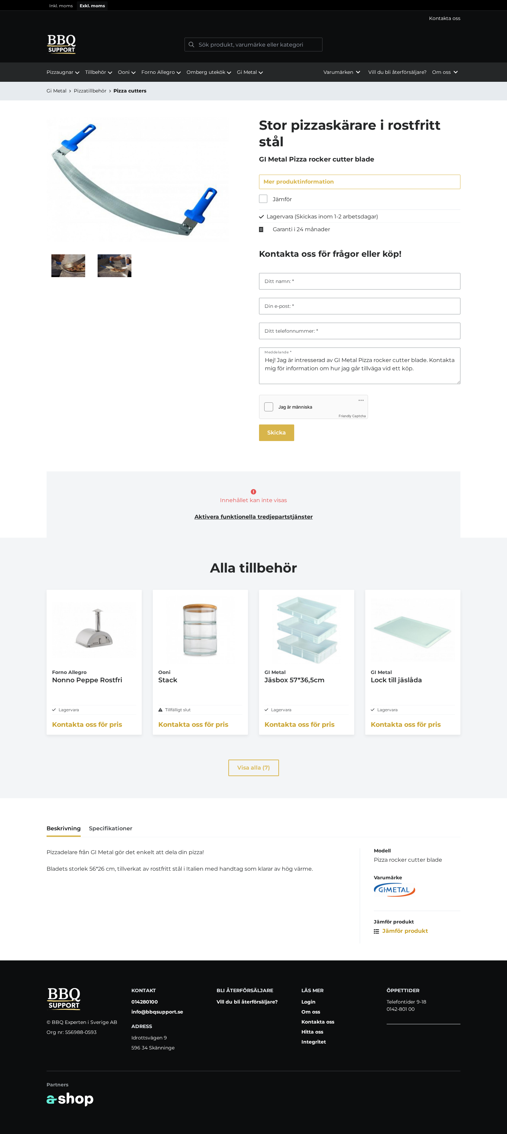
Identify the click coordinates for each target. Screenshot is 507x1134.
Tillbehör (95, 72)
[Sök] (191, 44)
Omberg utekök (206, 72)
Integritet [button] (313, 1042)
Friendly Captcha (352, 416)
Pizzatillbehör (90, 91)
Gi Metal (247, 72)
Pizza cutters (129, 91)
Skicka (276, 432)
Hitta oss (312, 1032)
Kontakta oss (444, 18)
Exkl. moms (92, 5)
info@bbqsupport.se (157, 1012)
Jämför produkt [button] (404, 931)
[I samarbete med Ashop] (70, 1099)
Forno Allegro (158, 72)
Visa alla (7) (253, 767)
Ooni (124, 72)
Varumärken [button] (338, 72)
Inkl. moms (61, 5)
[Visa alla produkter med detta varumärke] (417, 890)
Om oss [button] (441, 72)
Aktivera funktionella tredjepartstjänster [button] (254, 517)
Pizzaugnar (60, 72)
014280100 (144, 1002)
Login (308, 1002)
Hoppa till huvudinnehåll (250, 9)
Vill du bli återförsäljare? (397, 72)
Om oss (310, 1012)
